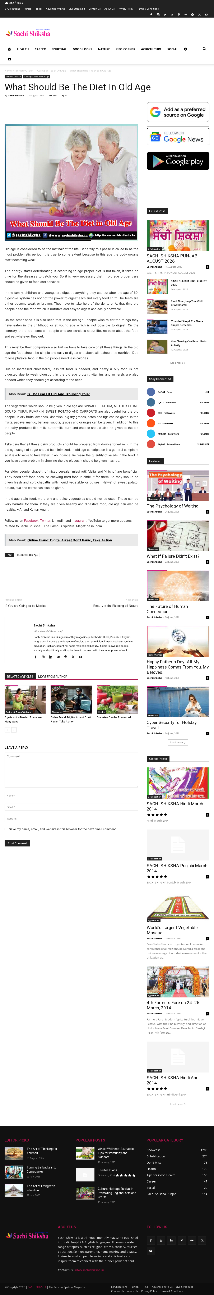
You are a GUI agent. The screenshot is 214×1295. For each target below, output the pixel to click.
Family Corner (155, 654)
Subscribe (203, 444)
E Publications (12, 8)
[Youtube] (206, 15)
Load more (176, 362)
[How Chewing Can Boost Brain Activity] (157, 347)
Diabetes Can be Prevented (114, 717)
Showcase (57, 712)
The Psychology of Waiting (172, 506)
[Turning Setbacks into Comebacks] (14, 1172)
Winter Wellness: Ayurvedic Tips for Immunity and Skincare (116, 1153)
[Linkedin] (165, 15)
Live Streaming (77, 8)
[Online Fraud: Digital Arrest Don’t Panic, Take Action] (71, 699)
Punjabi (28, 8)
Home (8, 70)
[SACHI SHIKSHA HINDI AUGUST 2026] (157, 286)
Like (207, 392)
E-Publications (107, 1170)
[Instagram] (158, 15)
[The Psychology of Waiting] (178, 485)
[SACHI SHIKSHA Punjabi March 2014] (178, 845)
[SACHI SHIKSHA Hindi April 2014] (178, 1057)
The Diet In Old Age (27, 554)
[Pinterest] (179, 15)
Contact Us (95, 8)
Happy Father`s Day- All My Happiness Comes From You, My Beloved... (178, 667)
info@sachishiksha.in (89, 1270)
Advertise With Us (55, 8)
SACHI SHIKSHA (36, 1287)
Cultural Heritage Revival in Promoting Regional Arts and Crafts (117, 1193)
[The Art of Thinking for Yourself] (14, 1153)
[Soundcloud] (185, 15)
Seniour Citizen (24, 70)
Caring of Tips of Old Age (51, 70)
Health (23, 49)
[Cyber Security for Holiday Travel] (178, 701)
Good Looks (82, 49)
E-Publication (154, 248)
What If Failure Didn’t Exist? (173, 556)
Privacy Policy (125, 8)
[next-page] (14, 730)
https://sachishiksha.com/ (48, 631)
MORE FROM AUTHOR (52, 676)
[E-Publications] (85, 1174)
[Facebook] (151, 15)
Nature (104, 49)
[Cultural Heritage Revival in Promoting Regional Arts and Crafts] (85, 1193)
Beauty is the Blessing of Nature (115, 606)
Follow (204, 402)
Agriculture (151, 49)
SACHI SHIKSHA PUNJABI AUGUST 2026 (173, 258)
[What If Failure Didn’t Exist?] (178, 535)
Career (40, 49)
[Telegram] (192, 15)
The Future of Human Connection (167, 609)
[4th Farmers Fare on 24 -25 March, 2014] (178, 981)
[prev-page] (7, 730)
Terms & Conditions (148, 8)
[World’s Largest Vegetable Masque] (178, 906)
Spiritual (59, 49)
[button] (204, 49)
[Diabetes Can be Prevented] (117, 699)
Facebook (31, 521)
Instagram (79, 521)
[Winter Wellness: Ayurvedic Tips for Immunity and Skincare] (85, 1153)
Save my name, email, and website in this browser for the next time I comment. (63, 829)
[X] (199, 15)
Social (172, 49)
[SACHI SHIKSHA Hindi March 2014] (178, 782)
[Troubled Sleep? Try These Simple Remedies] (157, 327)
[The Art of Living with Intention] (14, 1190)
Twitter (45, 521)
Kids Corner (125, 49)
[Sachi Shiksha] (27, 1235)
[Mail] (172, 15)
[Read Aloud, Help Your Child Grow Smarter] (157, 306)
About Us (109, 8)
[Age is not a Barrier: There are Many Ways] (25, 699)
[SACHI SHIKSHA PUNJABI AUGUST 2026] (178, 235)
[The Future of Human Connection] (178, 585)
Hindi (39, 8)
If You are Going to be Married (25, 606)
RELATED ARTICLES (20, 676)
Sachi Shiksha (16, 95)
